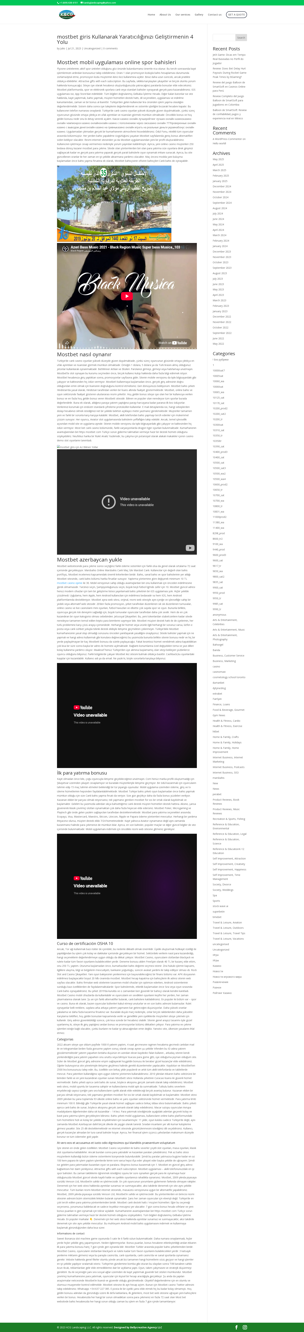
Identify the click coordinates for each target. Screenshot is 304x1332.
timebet (217, 917)
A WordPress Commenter (227, 139)
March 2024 (219, 235)
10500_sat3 (219, 468)
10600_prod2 (220, 484)
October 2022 (220, 327)
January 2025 (220, 181)
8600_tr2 (218, 538)
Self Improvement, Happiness (229, 869)
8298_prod (219, 533)
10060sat (218, 386)
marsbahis (218, 777)
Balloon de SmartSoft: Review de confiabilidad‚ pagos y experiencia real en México (230, 114)
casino (216, 666)
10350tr (217, 441)
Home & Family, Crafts (226, 737)
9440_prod (219, 549)
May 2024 (218, 224)
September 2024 (222, 202)
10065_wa (218, 392)
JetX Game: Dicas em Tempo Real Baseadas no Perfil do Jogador (229, 59)
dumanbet (218, 682)
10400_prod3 (220, 452)
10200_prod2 (220, 408)
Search (241, 37)
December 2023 (222, 251)
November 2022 (222, 322)
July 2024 (218, 213)
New (215, 783)
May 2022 (218, 343)
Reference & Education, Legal (229, 833)
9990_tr (217, 609)
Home (151, 14)
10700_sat (218, 495)
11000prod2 (219, 517)
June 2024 (218, 219)
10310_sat (218, 430)
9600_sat (218, 560)
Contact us (214, 14)
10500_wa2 (219, 473)
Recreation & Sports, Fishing (229, 819)
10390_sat (218, 446)
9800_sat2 (218, 576)
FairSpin (217, 699)
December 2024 (222, 186)
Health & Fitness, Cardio (226, 720)
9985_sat (218, 603)
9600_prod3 (219, 555)
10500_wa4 (219, 479)
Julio (62, 48)
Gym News (219, 715)
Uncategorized (92, 48)
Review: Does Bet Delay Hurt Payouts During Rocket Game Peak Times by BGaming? (229, 73)
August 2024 (220, 208)
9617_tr (217, 566)
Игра (215, 955)
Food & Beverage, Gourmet (229, 709)
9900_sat (218, 587)
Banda (216, 650)
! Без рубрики (221, 359)
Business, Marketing (224, 661)
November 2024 (222, 191)
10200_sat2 (219, 413)
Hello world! (219, 143)
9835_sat (218, 582)
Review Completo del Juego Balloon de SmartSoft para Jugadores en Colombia (228, 100)
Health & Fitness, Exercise (227, 726)
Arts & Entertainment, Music (229, 629)
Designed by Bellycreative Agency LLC (138, 1327)
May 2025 (218, 159)
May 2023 (218, 289)
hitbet (216, 731)
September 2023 (222, 267)
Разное (217, 987)
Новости (218, 971)
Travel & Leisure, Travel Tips (229, 933)
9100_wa (218, 544)
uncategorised (221, 944)
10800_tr (218, 506)
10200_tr (218, 419)
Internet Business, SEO (226, 772)
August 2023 (220, 273)
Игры (216, 960)
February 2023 (221, 305)
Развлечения (220, 982)
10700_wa (218, 500)
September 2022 (222, 333)
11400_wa (218, 527)
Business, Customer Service (228, 655)
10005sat (218, 376)
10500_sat (218, 462)
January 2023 (220, 311)
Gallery (199, 14)
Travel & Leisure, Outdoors (228, 927)
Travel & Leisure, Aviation (227, 922)
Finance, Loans (221, 704)
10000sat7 (219, 370)
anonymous (219, 614)
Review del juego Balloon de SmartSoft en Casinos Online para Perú (229, 86)
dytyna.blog (219, 688)
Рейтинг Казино (222, 993)
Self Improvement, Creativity (229, 864)
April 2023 (218, 295)
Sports (216, 900)
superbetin (219, 911)
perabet (217, 794)
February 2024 (221, 240)
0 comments (110, 48)
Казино (217, 965)
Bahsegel (218, 644)
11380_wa (218, 522)
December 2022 (222, 316)
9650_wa (218, 571)
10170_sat (218, 403)
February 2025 (221, 175)
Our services (182, 14)
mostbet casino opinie (69, 583)
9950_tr (217, 598)
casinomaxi (219, 671)
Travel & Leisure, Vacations (228, 938)
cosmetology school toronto (229, 677)
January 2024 (220, 246)
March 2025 (219, 170)
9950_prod (219, 592)
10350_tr (218, 435)
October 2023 (220, 262)
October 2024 (220, 197)
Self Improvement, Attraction (229, 858)
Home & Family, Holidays (227, 742)
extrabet (217, 693)
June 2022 (218, 338)
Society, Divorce (222, 884)
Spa (215, 895)
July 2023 (218, 278)
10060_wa (218, 381)
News (216, 788)
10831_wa (218, 511)
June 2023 (218, 284)
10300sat (218, 424)
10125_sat (218, 397)
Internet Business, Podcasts (229, 767)
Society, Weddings (223, 890)
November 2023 (222, 257)
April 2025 (218, 164)
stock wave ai (220, 906)
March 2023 (219, 300)
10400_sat (218, 457)
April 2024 (218, 230)
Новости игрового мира (227, 976)
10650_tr (218, 489)
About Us (165, 14)
